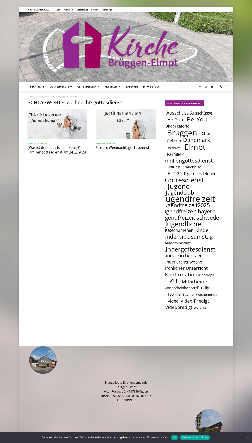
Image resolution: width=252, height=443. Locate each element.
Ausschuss (177, 113)
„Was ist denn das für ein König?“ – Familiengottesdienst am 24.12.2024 (56, 150)
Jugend (179, 186)
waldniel (201, 307)
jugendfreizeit (189, 198)
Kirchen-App (107, 9)
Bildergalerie (177, 126)
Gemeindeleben (86, 86)
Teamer (175, 294)
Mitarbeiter (195, 281)
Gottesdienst (184, 180)
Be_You (197, 119)
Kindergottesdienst (188, 249)
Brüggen (182, 132)
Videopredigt (178, 307)
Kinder (202, 230)
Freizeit (177, 173)
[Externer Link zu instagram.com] (206, 86)
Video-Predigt (195, 301)
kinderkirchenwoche (182, 262)
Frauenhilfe (192, 167)
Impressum (68, 9)
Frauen (173, 167)
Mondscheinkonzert (180, 287)
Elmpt (195, 146)
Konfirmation (181, 274)
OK (175, 437)
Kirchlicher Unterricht (185, 268)
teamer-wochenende (200, 294)
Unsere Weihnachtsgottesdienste (123, 147)
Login (58, 9)
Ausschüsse (201, 113)
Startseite (37, 86)
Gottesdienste (59, 86)
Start (29, 96)
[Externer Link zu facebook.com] (200, 86)
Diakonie (174, 140)
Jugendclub (180, 192)
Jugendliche (183, 223)
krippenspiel (207, 275)
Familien (175, 154)
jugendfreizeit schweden (191, 217)
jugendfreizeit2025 (186, 205)
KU (173, 281)
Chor (206, 133)
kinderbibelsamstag (187, 236)
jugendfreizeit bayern (189, 211)
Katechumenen (179, 230)
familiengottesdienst (187, 160)
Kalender (132, 86)
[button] (220, 87)
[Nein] (247, 437)
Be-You (175, 119)
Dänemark (196, 139)
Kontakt (94, 9)
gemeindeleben (202, 173)
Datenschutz (82, 9)
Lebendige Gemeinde (36, 143)
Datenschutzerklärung (195, 437)
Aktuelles (111, 86)
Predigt (204, 287)
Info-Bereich (151, 86)
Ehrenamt (174, 148)
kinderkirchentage (183, 255)
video (173, 301)
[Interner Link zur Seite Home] (126, 47)
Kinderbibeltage (178, 242)
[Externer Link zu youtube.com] (212, 86)
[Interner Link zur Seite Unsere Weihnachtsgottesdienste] (126, 124)
